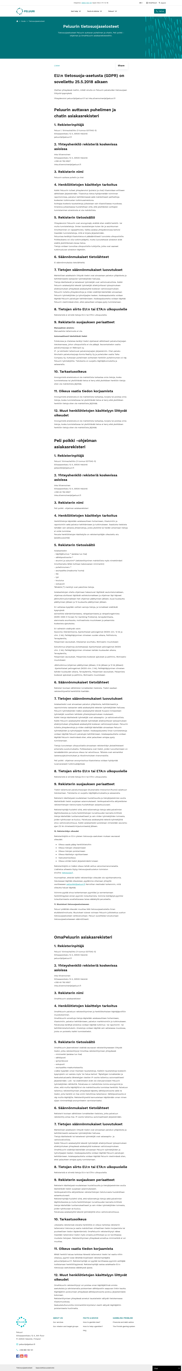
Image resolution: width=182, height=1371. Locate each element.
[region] (167, 1368)
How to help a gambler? (93, 1326)
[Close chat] (179, 1368)
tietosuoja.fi (67, 873)
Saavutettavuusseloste (45, 1368)
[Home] (25, 11)
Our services (58, 1322)
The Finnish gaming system (124, 1326)
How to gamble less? (91, 1322)
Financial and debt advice (123, 1322)
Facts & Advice (93, 11)
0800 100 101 (87, 3)
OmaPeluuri (152, 3)
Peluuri (111, 11)
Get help (74, 11)
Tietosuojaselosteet (24, 1368)
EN (140, 3)
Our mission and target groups (65, 1326)
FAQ (84, 1330)
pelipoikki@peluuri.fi (75, 884)
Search (163, 3)
